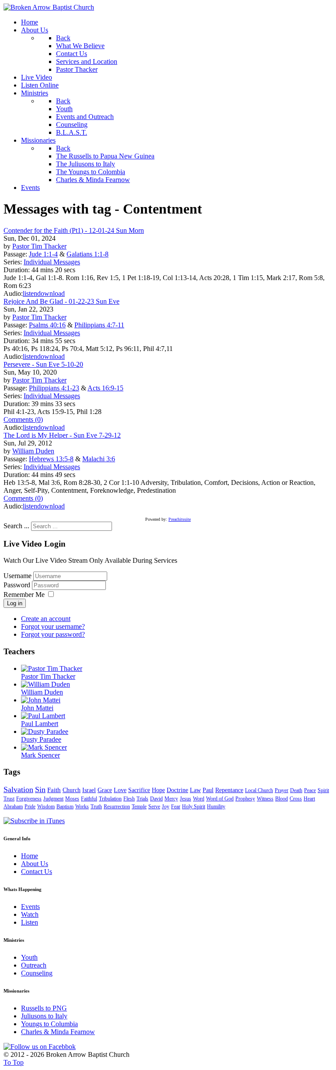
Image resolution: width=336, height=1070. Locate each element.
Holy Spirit (193, 806)
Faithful (89, 799)
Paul (208, 790)
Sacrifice (139, 790)
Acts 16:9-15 (105, 388)
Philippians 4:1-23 (54, 388)
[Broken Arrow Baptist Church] (49, 7)
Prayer (281, 790)
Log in (14, 603)
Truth (96, 806)
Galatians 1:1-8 (87, 254)
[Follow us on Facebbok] (40, 1046)
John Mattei (37, 708)
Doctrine (177, 790)
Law (195, 790)
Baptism (65, 806)
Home (29, 856)
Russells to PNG (44, 1008)
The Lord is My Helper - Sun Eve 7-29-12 (62, 435)
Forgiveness (29, 799)
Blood (281, 799)
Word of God (220, 799)
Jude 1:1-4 (43, 254)
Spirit (323, 790)
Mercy (171, 799)
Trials (142, 799)
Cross (296, 799)
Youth (29, 957)
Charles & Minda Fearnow (58, 1031)
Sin (40, 789)
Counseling (36, 973)
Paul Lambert (39, 723)
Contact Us (36, 871)
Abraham (13, 806)
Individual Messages (52, 262)
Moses (72, 799)
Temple (139, 806)
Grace (105, 790)
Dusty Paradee (41, 739)
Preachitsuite (179, 519)
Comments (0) (23, 419)
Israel (89, 790)
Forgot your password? (53, 634)
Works (82, 806)
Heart (309, 799)
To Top (14, 1062)
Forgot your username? (53, 626)
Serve (154, 806)
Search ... (16, 526)
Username (18, 575)
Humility (216, 806)
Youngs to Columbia (49, 1024)
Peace (310, 790)
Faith (54, 789)
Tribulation (110, 799)
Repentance (229, 790)
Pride (29, 806)
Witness (265, 799)
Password (18, 585)
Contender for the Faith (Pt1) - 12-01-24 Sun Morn (74, 230)
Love (120, 790)
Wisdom (46, 806)
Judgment (53, 799)
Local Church (259, 790)
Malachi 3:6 (98, 459)
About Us (34, 863)
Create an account (45, 618)
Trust (9, 799)
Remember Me (24, 594)
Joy (165, 806)
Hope (158, 790)
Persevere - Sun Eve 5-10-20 (43, 364)
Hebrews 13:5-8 (51, 459)
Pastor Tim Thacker (39, 246)
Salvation (18, 789)
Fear (175, 806)
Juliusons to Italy (44, 1016)
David (156, 799)
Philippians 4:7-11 (99, 325)
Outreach (33, 965)
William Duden (33, 451)
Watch (29, 914)
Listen (29, 922)
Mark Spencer (40, 755)
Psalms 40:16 (47, 325)
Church (71, 790)
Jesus (185, 799)
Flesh (129, 799)
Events (30, 906)
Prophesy (245, 799)
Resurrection (117, 806)
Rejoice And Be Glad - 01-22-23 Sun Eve (61, 301)
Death (296, 790)
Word (198, 799)
